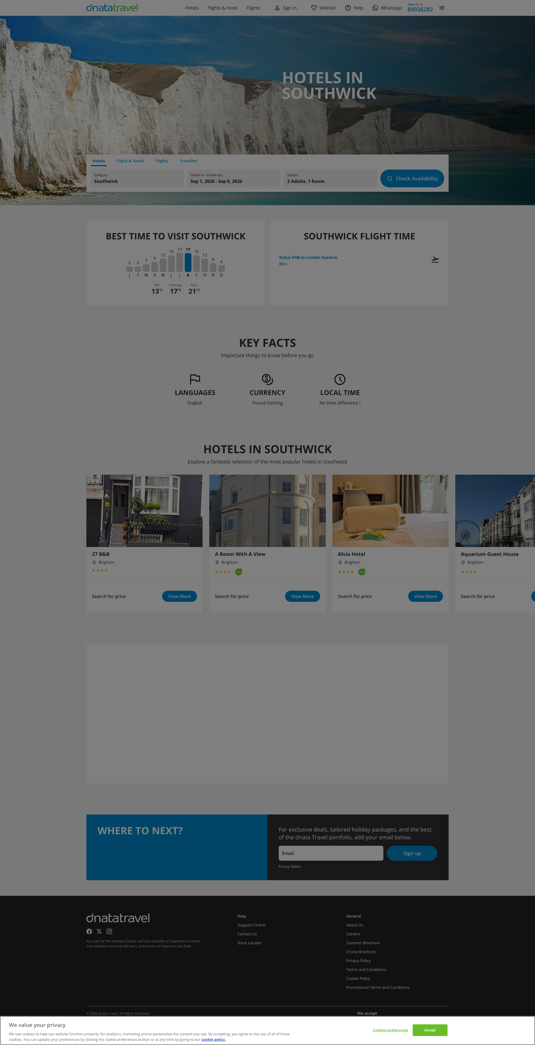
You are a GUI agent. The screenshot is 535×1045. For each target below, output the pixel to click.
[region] (267, 1030)
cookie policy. (213, 1039)
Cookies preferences (390, 1029)
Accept (430, 1029)
